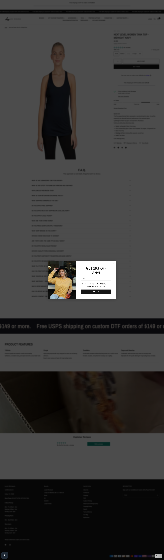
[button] (96, 292)
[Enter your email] (109, 278)
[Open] (4, 555)
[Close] (113, 263)
